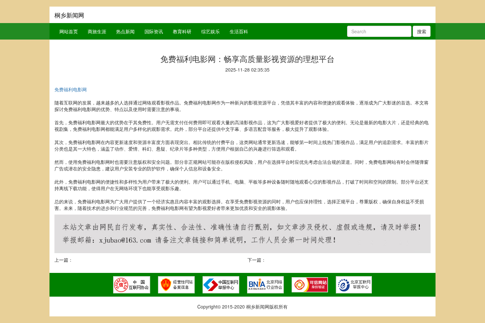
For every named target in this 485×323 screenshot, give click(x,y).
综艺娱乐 (210, 31)
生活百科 (239, 31)
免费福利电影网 (70, 89)
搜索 (421, 31)
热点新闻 (125, 31)
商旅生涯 (97, 31)
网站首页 (68, 31)
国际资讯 (154, 31)
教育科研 (182, 31)
